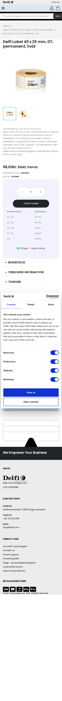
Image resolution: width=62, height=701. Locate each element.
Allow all (31, 392)
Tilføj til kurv (31, 203)
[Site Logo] (8, 2)
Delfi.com (56, 2)
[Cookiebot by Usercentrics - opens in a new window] (46, 296)
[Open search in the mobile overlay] (31, 16)
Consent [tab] (11, 304)
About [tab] (51, 304)
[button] (10, 78)
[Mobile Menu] (3, 8)
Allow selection (31, 402)
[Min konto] (51, 8)
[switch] (54, 361)
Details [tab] (31, 304)
